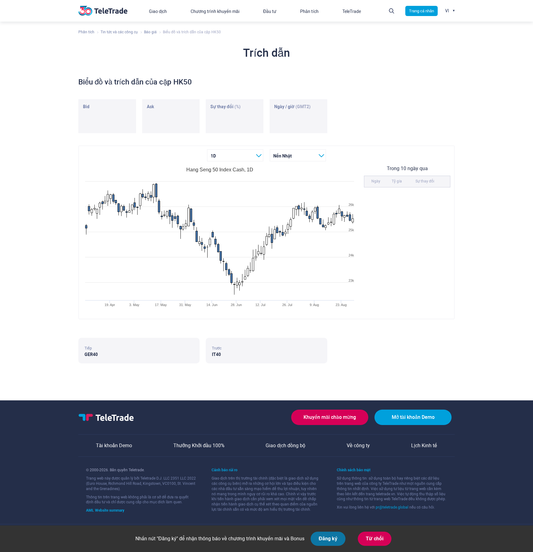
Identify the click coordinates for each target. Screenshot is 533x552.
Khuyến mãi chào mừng (330, 417)
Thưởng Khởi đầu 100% (199, 445)
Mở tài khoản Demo (413, 417)
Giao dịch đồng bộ (285, 445)
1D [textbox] (213, 155)
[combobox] (235, 155)
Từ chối (374, 539)
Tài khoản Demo (114, 445)
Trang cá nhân (421, 11)
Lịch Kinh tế (424, 445)
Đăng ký (328, 539)
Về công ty (358, 445)
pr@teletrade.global (392, 507)
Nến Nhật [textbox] (282, 155)
